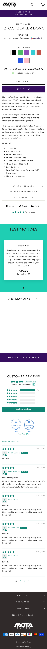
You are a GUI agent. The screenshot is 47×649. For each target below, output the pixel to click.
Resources (23, 602)
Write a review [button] (23, 409)
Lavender (26, 52)
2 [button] (20, 580)
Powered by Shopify (23, 647)
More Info (23, 608)
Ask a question (23, 197)
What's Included (23, 186)
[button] (23, 38)
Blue (20, 60)
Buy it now (23, 89)
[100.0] (16, 425)
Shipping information (23, 192)
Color (23, 47)
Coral (39, 52)
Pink (26, 60)
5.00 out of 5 (30, 381)
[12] (4, 335)
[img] (8, 449)
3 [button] (24, 580)
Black (14, 52)
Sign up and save (23, 615)
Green (20, 52)
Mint (33, 52)
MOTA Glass (23, 24)
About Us (23, 595)
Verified (22, 434)
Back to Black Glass (25, 357)
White (7, 52)
